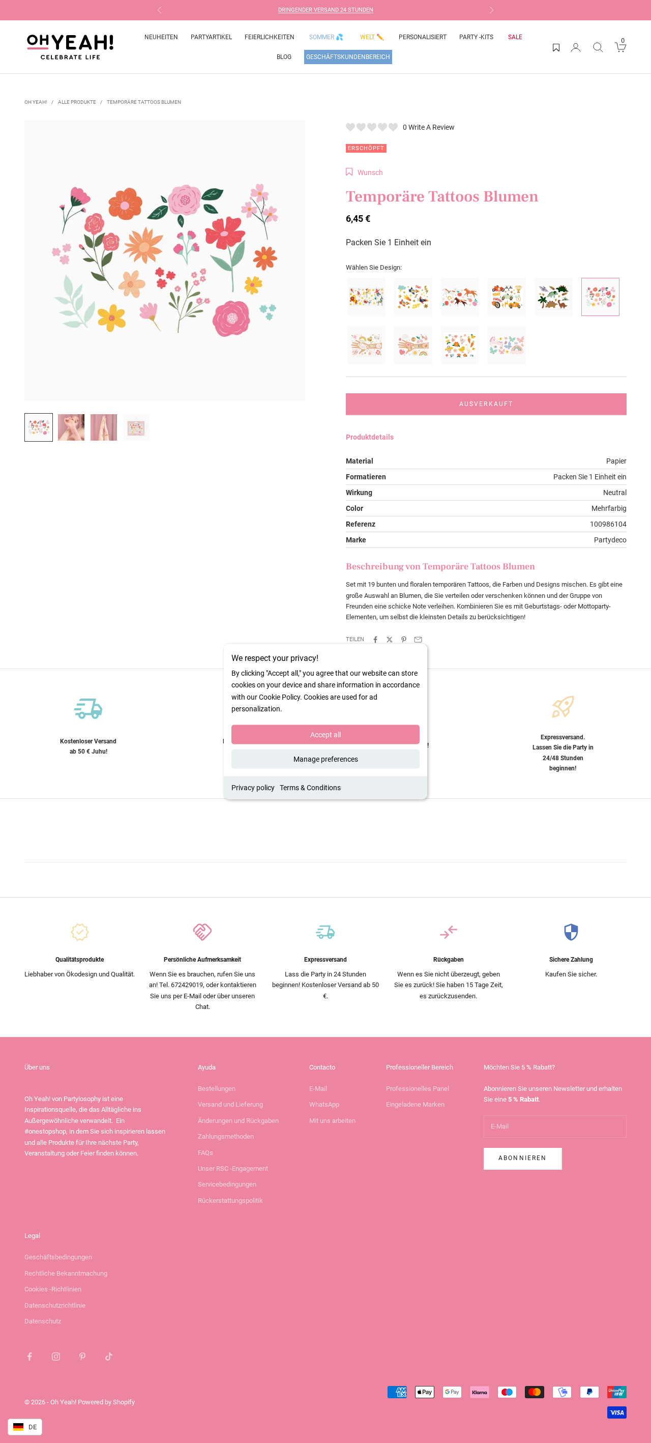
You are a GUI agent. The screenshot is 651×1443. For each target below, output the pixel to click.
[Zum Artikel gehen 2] (71, 427)
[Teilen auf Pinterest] (404, 640)
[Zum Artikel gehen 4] (136, 427)
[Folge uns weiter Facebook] (29, 1356)
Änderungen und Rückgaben (238, 1120)
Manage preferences (325, 759)
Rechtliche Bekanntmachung (65, 1273)
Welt (372, 37)
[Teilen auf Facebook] (375, 640)
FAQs (205, 1153)
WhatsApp (324, 1104)
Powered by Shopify (106, 1402)
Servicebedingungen (227, 1184)
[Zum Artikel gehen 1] (38, 427)
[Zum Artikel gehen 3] (104, 427)
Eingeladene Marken (415, 1104)
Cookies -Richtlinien (52, 1289)
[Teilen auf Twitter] (390, 640)
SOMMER (326, 37)
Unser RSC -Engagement (233, 1168)
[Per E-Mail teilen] (418, 640)
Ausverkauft (486, 404)
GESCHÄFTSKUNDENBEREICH (348, 57)
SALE (515, 37)
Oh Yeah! (35, 102)
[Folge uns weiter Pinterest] (82, 1356)
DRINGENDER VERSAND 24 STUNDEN (325, 10)
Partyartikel (211, 37)
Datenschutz (42, 1321)
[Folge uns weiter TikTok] (109, 1356)
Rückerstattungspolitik (230, 1200)
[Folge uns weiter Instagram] (56, 1356)
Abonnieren (522, 1158)
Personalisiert (423, 37)
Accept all (325, 734)
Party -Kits (476, 37)
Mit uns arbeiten (332, 1120)
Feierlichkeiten (269, 37)
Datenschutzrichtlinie (54, 1305)
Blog (284, 57)
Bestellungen (216, 1088)
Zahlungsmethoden (226, 1136)
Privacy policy (253, 787)
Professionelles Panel (417, 1088)
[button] (364, 172)
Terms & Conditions (310, 787)
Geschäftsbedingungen (58, 1257)
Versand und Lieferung (230, 1104)
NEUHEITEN (161, 37)
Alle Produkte (77, 102)
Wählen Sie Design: (374, 267)
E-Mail (318, 1088)
